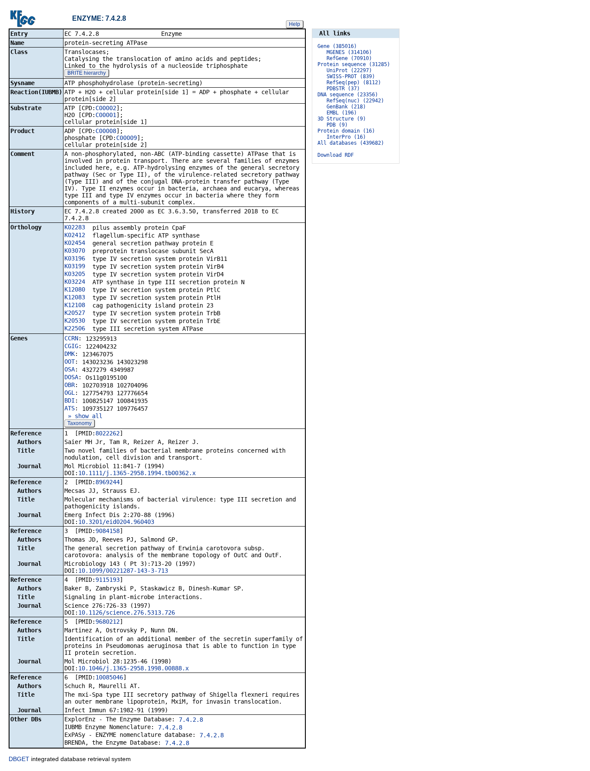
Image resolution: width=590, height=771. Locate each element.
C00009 (126, 137)
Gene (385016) (337, 46)
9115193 (107, 579)
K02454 (74, 242)
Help (294, 24)
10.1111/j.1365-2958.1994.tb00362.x (137, 473)
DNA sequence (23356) (347, 95)
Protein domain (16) (346, 131)
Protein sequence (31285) (353, 64)
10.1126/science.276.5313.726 (126, 612)
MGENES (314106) (349, 52)
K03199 (74, 266)
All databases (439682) (350, 143)
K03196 (74, 258)
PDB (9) (337, 125)
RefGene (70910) (349, 58)
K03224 (74, 281)
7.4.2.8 (191, 719)
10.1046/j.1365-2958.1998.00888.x (133, 668)
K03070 (74, 250)
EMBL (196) (342, 113)
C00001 (105, 114)
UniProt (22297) (349, 70)
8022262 (107, 433)
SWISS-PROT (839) (351, 76)
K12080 (74, 289)
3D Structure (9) (341, 119)
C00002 (105, 108)
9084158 (107, 530)
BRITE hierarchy (86, 73)
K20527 (74, 312)
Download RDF (335, 155)
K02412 (74, 235)
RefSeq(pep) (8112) (354, 82)
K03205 (74, 273)
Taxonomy (79, 423)
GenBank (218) (346, 107)
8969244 (107, 482)
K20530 (74, 320)
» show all (83, 415)
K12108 (74, 304)
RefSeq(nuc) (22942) (355, 101)
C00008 (105, 130)
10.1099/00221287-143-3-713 (123, 570)
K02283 (74, 227)
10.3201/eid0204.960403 (116, 521)
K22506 (74, 328)
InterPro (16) (346, 137)
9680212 (107, 621)
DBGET (19, 758)
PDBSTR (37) (343, 89)
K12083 (74, 297)
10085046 (109, 677)
